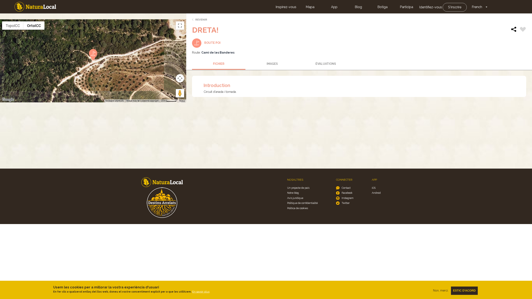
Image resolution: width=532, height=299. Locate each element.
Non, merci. (440, 290)
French (477, 7)
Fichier (218, 63)
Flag (523, 30)
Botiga (382, 7)
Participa (406, 7)
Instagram (347, 198)
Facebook (347, 192)
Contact (346, 187)
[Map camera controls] (180, 78)
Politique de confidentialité (302, 203)
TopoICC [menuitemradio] (13, 25)
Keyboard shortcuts (114, 101)
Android (376, 192)
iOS (374, 187)
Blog (358, 7)
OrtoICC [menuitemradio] (34, 25)
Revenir (201, 19)
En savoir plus (200, 291)
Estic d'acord (464, 290)
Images (272, 63)
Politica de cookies (297, 208)
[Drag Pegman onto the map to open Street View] (180, 93)
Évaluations (325, 63)
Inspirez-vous (286, 7)
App (334, 7)
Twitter (346, 203)
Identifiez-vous (430, 7)
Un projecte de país (298, 187)
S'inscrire (454, 7)
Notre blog (293, 192)
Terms (182, 101)
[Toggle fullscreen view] (180, 25)
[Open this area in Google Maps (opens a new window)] (8, 99)
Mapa (310, 7)
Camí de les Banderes (217, 52)
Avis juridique (295, 198)
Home (35, 7)
